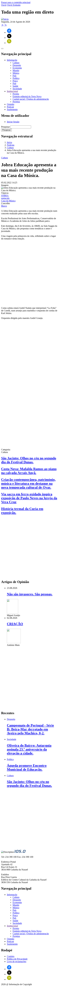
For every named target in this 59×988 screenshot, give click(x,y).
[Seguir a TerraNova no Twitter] (9, 37)
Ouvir (3, 5)
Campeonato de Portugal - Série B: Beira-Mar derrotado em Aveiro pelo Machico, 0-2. (30, 729)
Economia (17, 68)
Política (16, 78)
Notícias (10, 145)
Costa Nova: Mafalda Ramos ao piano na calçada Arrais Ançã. (29, 471)
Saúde (15, 86)
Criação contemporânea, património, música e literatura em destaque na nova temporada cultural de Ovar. (28, 483)
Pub (14, 83)
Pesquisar (5, 127)
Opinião (10, 104)
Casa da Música (8, 201)
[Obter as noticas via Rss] (9, 43)
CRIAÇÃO (15, 624)
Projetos (16, 101)
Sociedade (17, 88)
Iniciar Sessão (13, 122)
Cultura (16, 62)
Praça (15, 81)
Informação (12, 894)
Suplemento (12, 109)
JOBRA (5, 195)
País (14, 75)
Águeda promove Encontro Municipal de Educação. (27, 767)
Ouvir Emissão (13, 5)
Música (16, 73)
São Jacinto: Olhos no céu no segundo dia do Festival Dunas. (28, 460)
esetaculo (5, 198)
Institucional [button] (12, 91)
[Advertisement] (29, 273)
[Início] (5, 19)
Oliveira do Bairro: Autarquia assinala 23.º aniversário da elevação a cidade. (29, 749)
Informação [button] (12, 60)
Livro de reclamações (16, 961)
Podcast (10, 107)
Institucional (12, 926)
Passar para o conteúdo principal (15, 2)
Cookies (10, 956)
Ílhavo (4, 206)
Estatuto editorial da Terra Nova (27, 96)
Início (9, 142)
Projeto (16, 94)
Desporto (17, 65)
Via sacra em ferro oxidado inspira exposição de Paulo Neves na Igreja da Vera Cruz (29, 498)
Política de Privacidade (17, 959)
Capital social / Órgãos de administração (31, 99)
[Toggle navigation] (2, 48)
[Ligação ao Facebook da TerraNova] (9, 32)
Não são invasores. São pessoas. (29, 594)
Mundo (16, 70)
